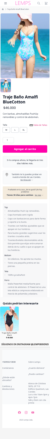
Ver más (38, 195)
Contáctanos (8, 368)
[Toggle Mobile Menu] (5, 3)
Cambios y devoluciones (8, 387)
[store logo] (23, 3)
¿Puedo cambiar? (36, 374)
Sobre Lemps (34, 362)
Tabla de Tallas (40, 125)
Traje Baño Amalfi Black (9, 334)
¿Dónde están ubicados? (8, 378)
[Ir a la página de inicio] (3, 9)
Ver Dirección (25, 180)
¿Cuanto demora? (36, 368)
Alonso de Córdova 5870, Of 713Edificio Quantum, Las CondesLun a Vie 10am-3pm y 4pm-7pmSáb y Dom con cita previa (38, 393)
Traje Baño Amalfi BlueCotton (18, 9)
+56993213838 (9, 362)
